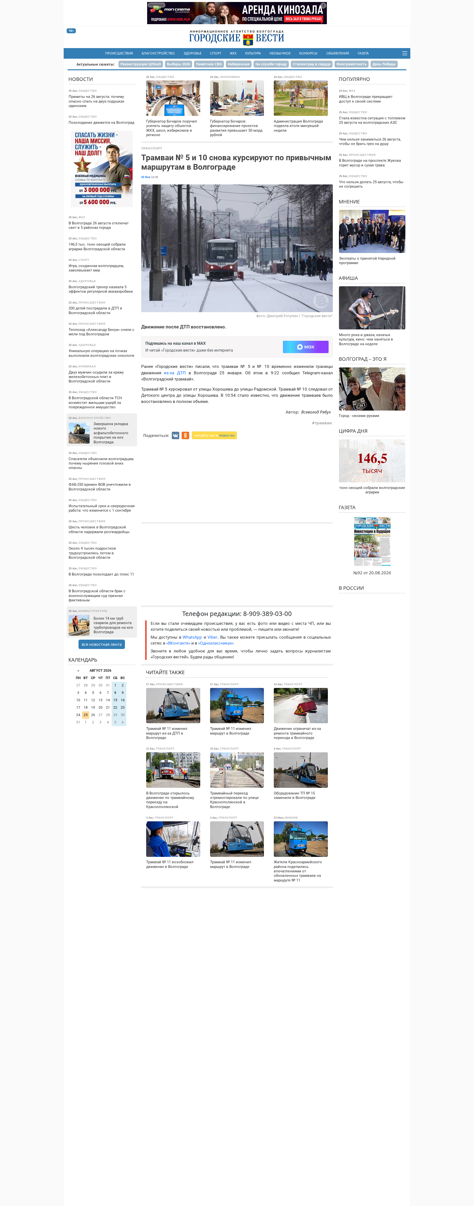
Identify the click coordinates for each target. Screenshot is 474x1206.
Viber (212, 637)
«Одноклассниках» (216, 643)
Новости (80, 79)
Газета (363, 53)
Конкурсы (308, 53)
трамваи (323, 422)
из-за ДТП (175, 372)
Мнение (349, 201)
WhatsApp (193, 637)
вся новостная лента (102, 644)
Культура (253, 53)
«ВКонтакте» (178, 643)
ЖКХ (233, 53)
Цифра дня (353, 431)
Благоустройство (158, 53)
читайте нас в (214, 435)
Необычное (280, 53)
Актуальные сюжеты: (96, 64)
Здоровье (192, 53)
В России (351, 588)
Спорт (215, 53)
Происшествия (119, 53)
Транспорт (151, 148)
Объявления (337, 53)
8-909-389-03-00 (267, 613)
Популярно (354, 79)
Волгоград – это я (363, 359)
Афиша (348, 278)
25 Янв (145, 177)
